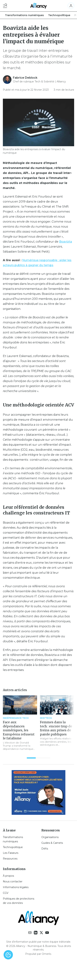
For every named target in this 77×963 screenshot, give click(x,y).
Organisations (50, 837)
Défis (44, 848)
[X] (41, 932)
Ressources (10, 858)
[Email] (30, 932)
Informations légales (15, 887)
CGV (5, 893)
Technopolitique (59, 15)
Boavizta (65, 241)
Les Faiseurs (10, 852)
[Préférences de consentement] (8, 954)
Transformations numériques (24, 15)
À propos (8, 875)
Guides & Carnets (52, 842)
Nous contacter (12, 881)
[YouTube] (47, 932)
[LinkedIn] (35, 932)
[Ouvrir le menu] (6, 5)
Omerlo (46, 953)
